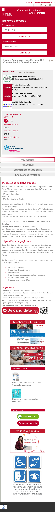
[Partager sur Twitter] (52, 60)
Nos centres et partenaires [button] (44, 3)
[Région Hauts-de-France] (3, 506)
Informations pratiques (27, 175)
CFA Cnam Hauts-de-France (25, 305)
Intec (23, 221)
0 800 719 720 (29, 416)
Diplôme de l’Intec (32, 204)
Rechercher (24, 36)
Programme (27, 165)
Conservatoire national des (31, 11)
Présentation (27, 160)
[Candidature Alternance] (27, 355)
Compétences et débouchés (27, 170)
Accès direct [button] (27, 3)
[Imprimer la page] (27, 332)
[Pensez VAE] (27, 441)
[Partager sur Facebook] (50, 60)
